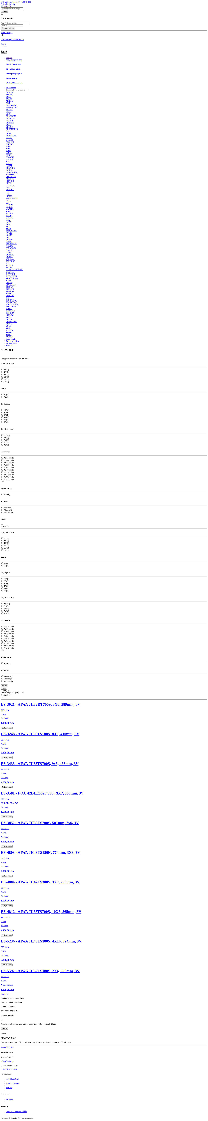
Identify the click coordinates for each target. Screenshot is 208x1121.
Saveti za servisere (13, 341)
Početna (9, 58)
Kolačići (9, 1088)
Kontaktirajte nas (7, 1047)
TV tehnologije (11, 343)
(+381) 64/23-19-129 (23, 2)
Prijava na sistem (8, 28)
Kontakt (9, 345)
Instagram (9, 1099)
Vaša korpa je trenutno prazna (12, 40)
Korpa (3, 44)
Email (3, 23)
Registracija (10, 4)
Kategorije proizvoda (14, 60)
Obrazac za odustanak (16, 1112)
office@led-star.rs (7, 2)
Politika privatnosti (13, 1083)
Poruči (3, 46)
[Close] (2, 524)
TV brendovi (11, 88)
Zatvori (4, 686)
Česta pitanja (11, 339)
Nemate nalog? (6, 33)
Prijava (3, 4)
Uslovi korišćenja (12, 1079)
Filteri (4, 688)
